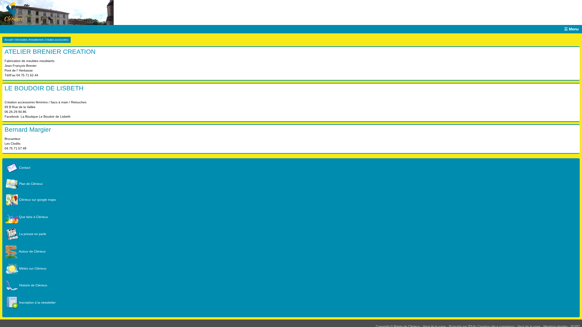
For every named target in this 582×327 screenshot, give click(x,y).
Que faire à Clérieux (33, 217)
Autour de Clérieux (32, 251)
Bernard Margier (28, 129)
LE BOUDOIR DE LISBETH (44, 88)
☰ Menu (571, 29)
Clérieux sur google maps (37, 199)
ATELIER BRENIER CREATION (50, 51)
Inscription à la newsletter (37, 302)
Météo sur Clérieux (32, 268)
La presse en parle (32, 234)
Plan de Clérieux (30, 184)
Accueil (9, 39)
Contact (24, 167)
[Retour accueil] (11, 11)
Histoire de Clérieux (32, 285)
